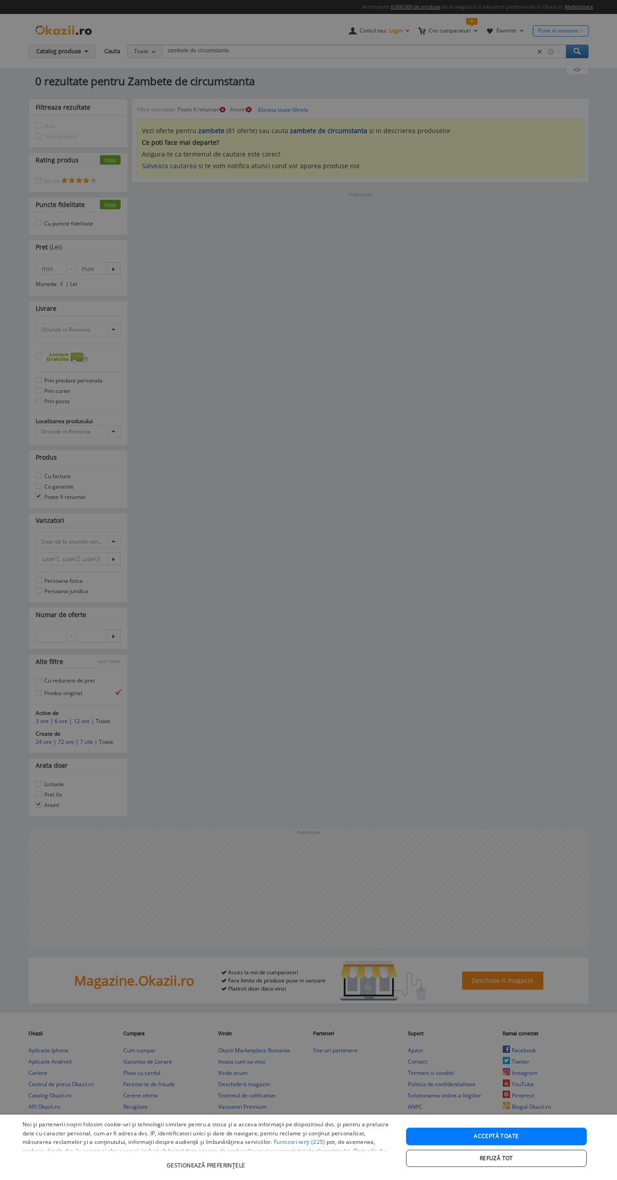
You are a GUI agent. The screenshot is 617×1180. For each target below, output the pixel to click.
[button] (207, 1161)
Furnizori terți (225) (299, 1142)
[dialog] (308, 1147)
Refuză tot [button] (496, 1158)
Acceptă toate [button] (496, 1136)
